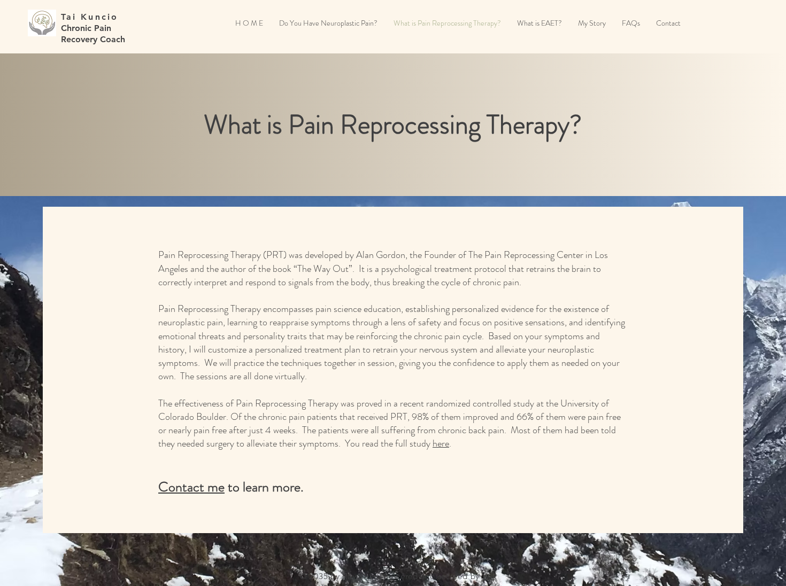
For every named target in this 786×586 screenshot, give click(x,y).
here (441, 443)
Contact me (191, 487)
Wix (489, 576)
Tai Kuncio (90, 17)
